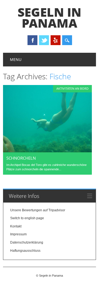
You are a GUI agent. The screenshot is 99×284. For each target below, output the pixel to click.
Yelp (56, 40)
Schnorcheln (21, 158)
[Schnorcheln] (47, 151)
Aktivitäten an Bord (72, 88)
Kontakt (15, 226)
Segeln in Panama (49, 17)
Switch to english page (27, 218)
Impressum (18, 234)
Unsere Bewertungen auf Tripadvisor (37, 210)
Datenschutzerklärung (26, 242)
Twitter (44, 40)
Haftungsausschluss (25, 251)
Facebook (32, 40)
